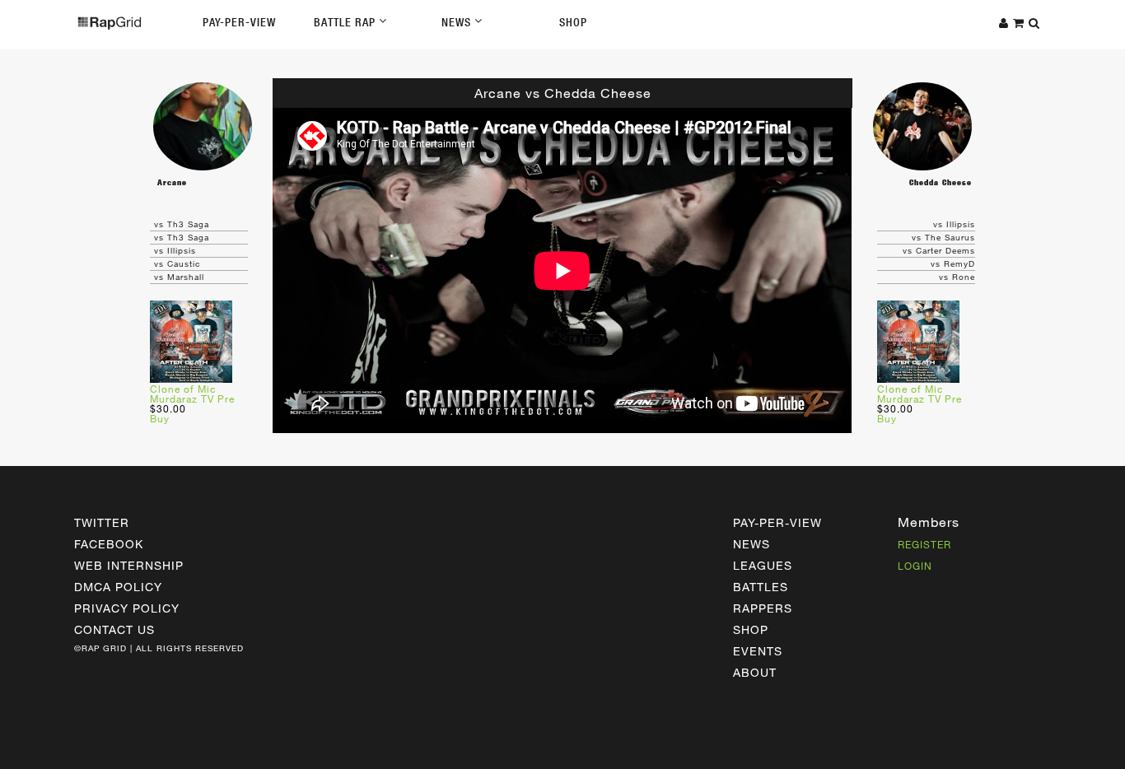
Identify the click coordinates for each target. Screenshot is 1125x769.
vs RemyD (953, 263)
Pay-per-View (777, 522)
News (457, 22)
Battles (760, 587)
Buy (160, 418)
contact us (114, 629)
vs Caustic (177, 263)
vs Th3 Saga (181, 224)
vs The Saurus (943, 237)
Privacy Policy (127, 608)
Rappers (762, 608)
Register (924, 544)
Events (757, 651)
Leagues (762, 565)
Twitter (101, 522)
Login (915, 565)
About (755, 672)
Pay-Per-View (239, 22)
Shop (573, 22)
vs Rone (957, 277)
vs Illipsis (175, 250)
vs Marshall (179, 277)
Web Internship (129, 565)
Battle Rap (346, 22)
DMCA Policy (118, 587)
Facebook (108, 544)
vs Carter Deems (939, 250)
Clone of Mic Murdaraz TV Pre (192, 393)
